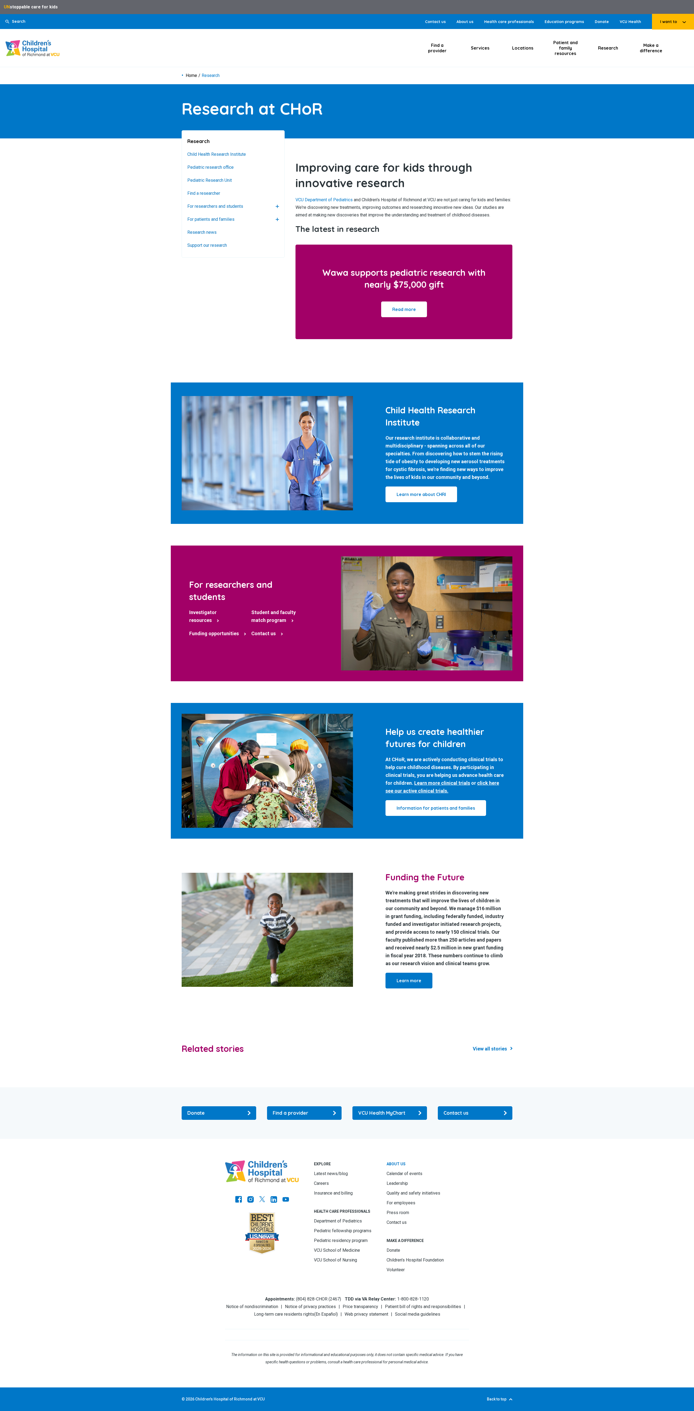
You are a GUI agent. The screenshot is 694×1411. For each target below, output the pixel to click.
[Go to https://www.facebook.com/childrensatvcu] (238, 1200)
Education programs (564, 21)
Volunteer (396, 1269)
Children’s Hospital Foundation (415, 1260)
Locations (522, 48)
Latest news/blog (331, 1173)
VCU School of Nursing (335, 1260)
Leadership (397, 1183)
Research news (202, 232)
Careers (321, 1183)
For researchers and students (215, 206)
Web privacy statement (366, 1314)
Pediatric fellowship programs (342, 1230)
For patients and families (210, 219)
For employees (401, 1202)
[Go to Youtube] (285, 1200)
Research (608, 48)
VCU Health (630, 21)
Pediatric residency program (341, 1240)
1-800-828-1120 (413, 1299)
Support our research (207, 245)
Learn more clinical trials (442, 783)
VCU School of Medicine (337, 1250)
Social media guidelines (417, 1314)
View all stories (490, 1049)
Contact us (435, 21)
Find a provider (437, 48)
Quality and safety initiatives (413, 1193)
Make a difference (651, 48)
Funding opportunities (214, 633)
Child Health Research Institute (216, 154)
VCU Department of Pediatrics (324, 199)
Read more (404, 309)
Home (191, 75)
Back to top (496, 1399)
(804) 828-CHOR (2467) (318, 1299)
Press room (398, 1212)
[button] (15, 21)
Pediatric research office (210, 167)
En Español (326, 1314)
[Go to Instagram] (250, 1200)
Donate (602, 21)
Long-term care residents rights (284, 1314)
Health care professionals (509, 21)
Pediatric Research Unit (209, 180)
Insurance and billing (333, 1193)
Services (480, 48)
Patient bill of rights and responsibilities (423, 1306)
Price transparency (360, 1306)
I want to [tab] (668, 21)
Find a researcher (203, 193)
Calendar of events (404, 1173)
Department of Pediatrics (338, 1221)
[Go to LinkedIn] (274, 1200)
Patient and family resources (565, 48)
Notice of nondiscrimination (252, 1306)
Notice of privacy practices (310, 1306)
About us (465, 21)
